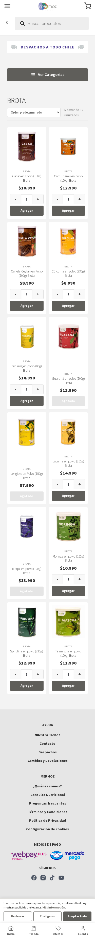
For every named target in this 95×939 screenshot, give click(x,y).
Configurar (47, 916)
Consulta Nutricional (47, 794)
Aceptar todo (77, 916)
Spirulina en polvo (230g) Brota (26, 653)
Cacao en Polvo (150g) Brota (26, 178)
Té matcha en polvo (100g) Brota (68, 653)
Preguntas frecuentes (47, 803)
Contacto (47, 743)
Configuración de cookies (47, 829)
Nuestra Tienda (48, 735)
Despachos (48, 752)
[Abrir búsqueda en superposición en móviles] (51, 23)
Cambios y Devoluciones (48, 760)
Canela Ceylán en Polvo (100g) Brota (27, 273)
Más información (54, 907)
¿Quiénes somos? (47, 786)
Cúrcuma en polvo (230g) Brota (68, 273)
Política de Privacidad (47, 820)
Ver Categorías (51, 74)
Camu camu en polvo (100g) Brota (68, 178)
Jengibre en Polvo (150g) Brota (27, 476)
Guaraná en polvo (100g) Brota (68, 380)
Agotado (68, 401)
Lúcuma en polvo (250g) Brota (68, 463)
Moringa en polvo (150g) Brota (68, 558)
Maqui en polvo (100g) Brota (26, 571)
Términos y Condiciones (47, 812)
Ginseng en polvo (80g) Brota (27, 368)
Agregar (27, 210)
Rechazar (17, 916)
